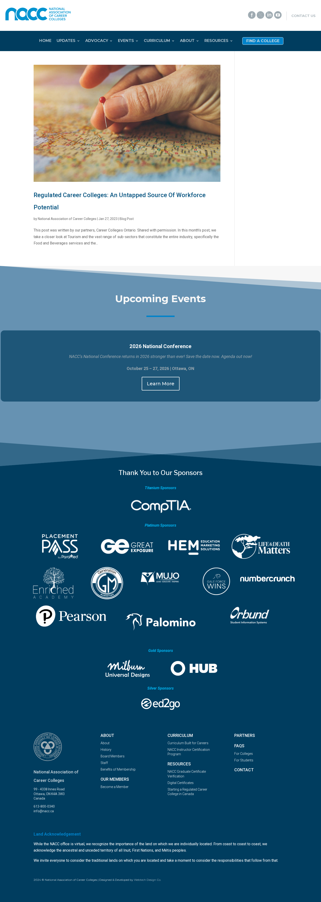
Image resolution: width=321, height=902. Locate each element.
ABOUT (187, 41)
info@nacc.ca (44, 811)
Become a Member (115, 787)
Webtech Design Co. (147, 880)
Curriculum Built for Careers (188, 743)
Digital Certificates (181, 783)
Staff (104, 763)
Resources (179, 764)
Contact (244, 770)
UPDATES (66, 41)
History (106, 750)
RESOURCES (216, 41)
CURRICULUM (157, 41)
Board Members (113, 756)
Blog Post (127, 219)
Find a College (262, 41)
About (105, 743)
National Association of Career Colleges (67, 219)
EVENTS (126, 41)
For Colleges (243, 754)
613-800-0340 (44, 806)
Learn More (160, 383)
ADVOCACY (96, 41)
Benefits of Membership (118, 769)
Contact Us (303, 16)
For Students (243, 760)
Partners (244, 735)
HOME (45, 41)
